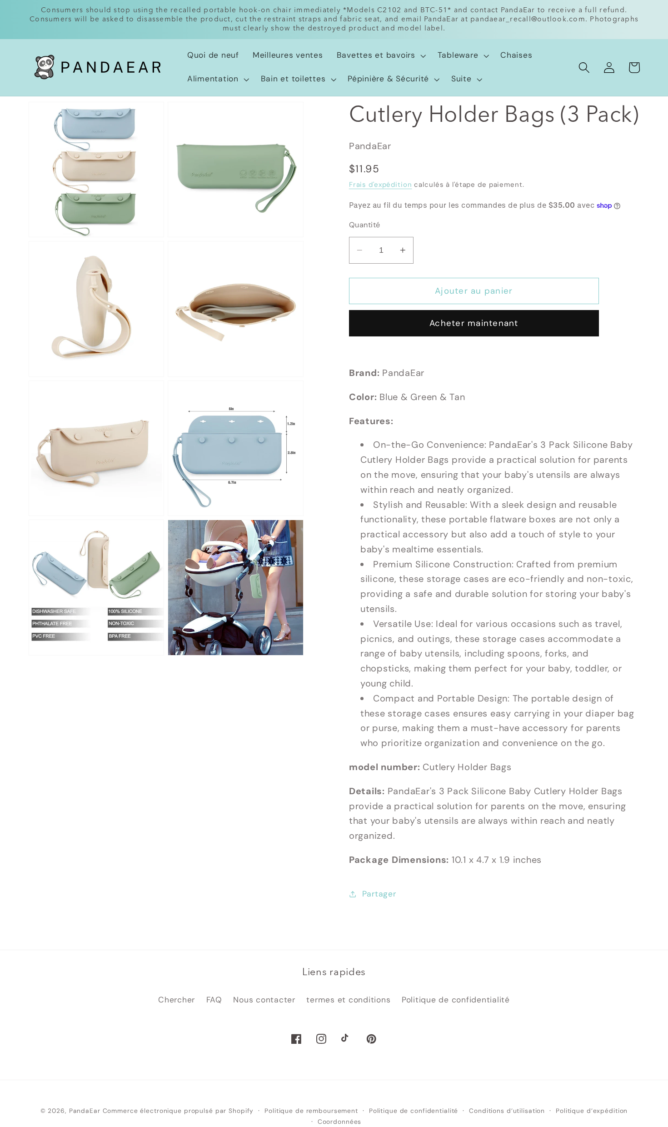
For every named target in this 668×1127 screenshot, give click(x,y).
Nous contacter (264, 1000)
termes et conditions (348, 1000)
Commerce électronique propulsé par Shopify (178, 1111)
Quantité (364, 225)
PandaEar (84, 1111)
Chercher (176, 1000)
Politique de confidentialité (456, 1000)
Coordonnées (340, 1121)
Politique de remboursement (311, 1111)
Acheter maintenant (473, 323)
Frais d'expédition (380, 184)
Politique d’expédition (592, 1111)
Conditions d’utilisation (507, 1111)
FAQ (214, 1000)
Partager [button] (379, 894)
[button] (380, 55)
